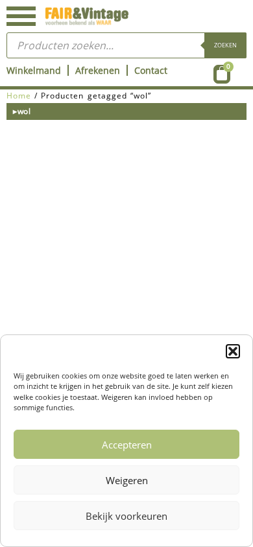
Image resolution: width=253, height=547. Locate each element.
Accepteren (127, 444)
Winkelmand (33, 70)
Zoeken (225, 45)
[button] (232, 351)
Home (18, 95)
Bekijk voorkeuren (126, 515)
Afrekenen (97, 70)
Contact (150, 70)
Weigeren (127, 480)
